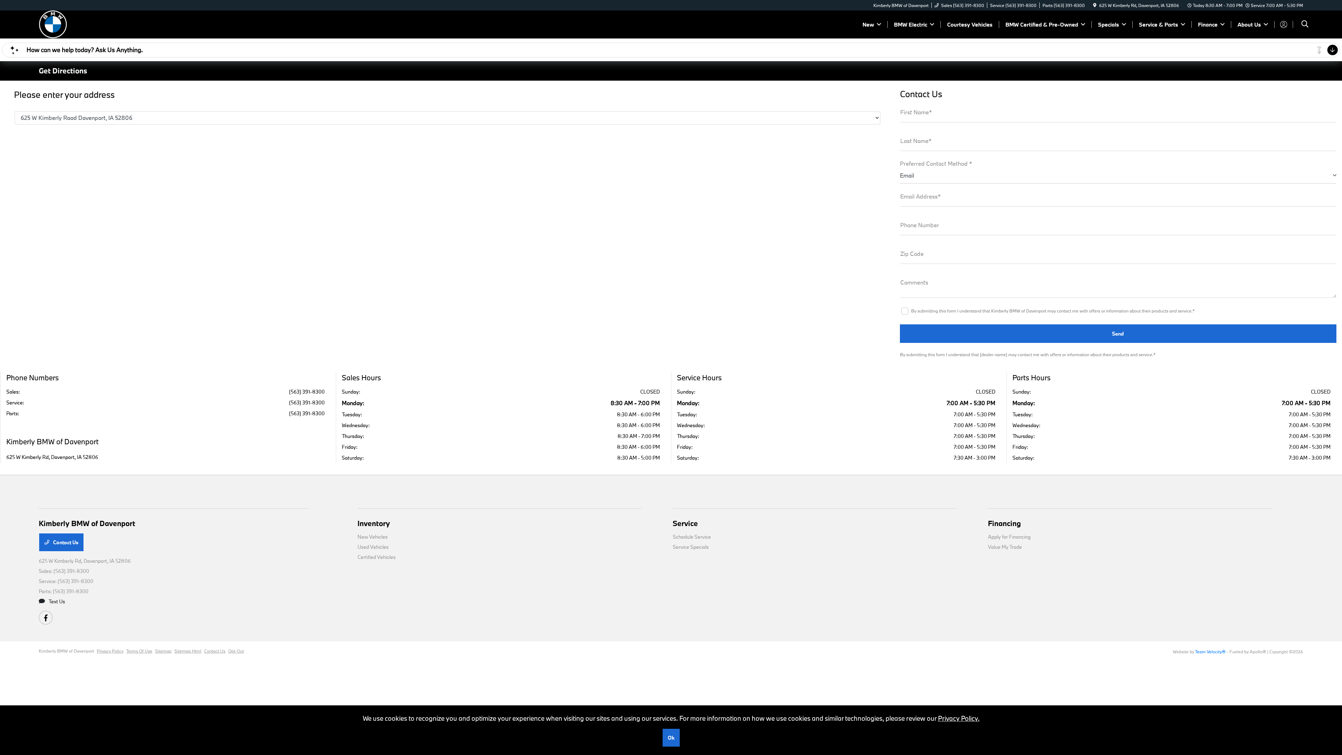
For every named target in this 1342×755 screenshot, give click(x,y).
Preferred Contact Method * (936, 163)
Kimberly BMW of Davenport (66, 651)
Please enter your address (64, 95)
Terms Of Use (139, 651)
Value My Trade (1005, 547)
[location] (1094, 5)
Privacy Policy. (959, 718)
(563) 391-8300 (307, 391)
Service (685, 523)
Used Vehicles (373, 547)
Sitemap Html (187, 651)
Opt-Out (236, 651)
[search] (1304, 24)
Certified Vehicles (377, 557)
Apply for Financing (1009, 536)
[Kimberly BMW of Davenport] (99, 23)
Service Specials (691, 547)
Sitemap (163, 651)
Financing (1004, 523)
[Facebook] (46, 618)
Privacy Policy (110, 651)
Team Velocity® (1210, 651)
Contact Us (65, 542)
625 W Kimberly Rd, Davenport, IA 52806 (52, 457)
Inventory (374, 523)
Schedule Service (692, 536)
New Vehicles (373, 536)
